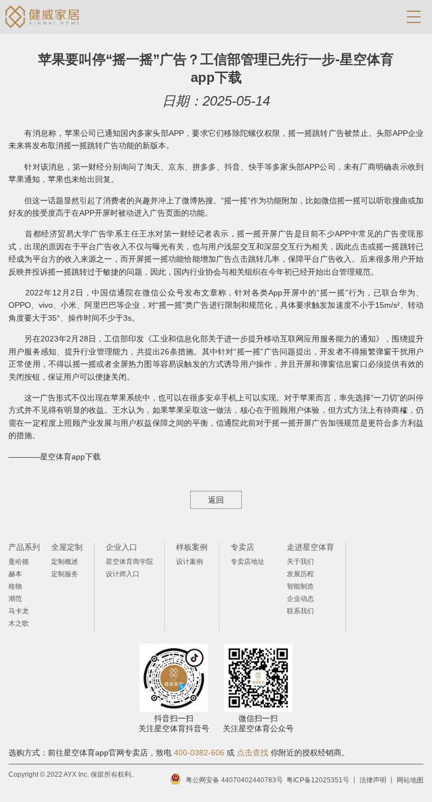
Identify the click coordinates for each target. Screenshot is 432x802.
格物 (15, 586)
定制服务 (64, 574)
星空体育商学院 (129, 562)
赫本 (15, 574)
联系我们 (300, 611)
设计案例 (189, 562)
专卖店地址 (247, 562)
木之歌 (18, 623)
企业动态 (300, 599)
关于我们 (300, 562)
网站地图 (410, 780)
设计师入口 (123, 574)
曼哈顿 (18, 562)
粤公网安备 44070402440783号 (234, 780)
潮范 (15, 599)
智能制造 (300, 586)
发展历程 (300, 574)
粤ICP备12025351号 (317, 780)
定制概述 (64, 562)
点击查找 (252, 752)
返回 (216, 499)
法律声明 (372, 780)
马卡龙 (18, 611)
